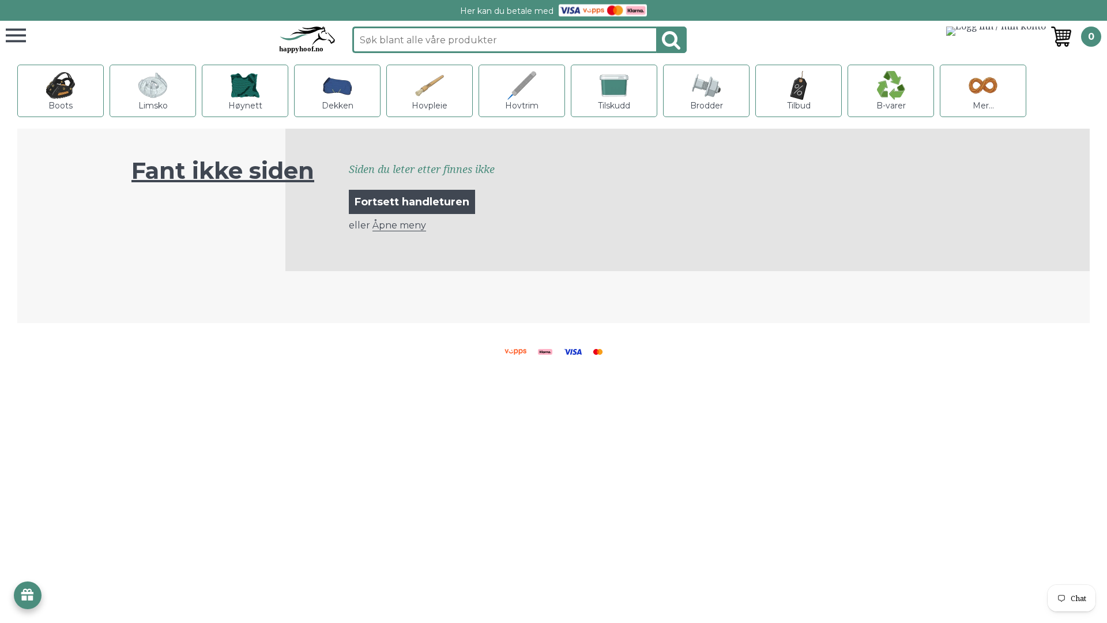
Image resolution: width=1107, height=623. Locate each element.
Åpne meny (399, 225)
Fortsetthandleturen (412, 202)
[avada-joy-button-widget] (28, 595)
